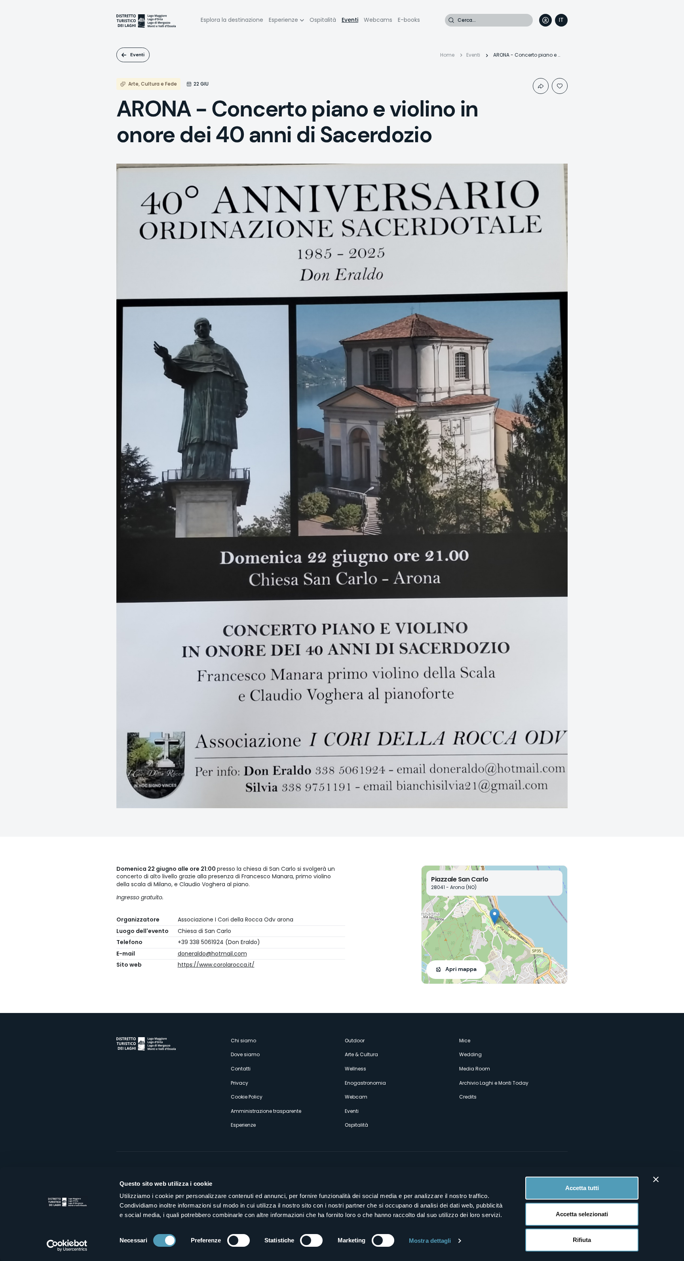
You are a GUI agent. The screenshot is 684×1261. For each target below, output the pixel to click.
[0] (560, 86)
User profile (545, 20)
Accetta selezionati (582, 1214)
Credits (468, 1096)
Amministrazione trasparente (266, 1111)
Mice (464, 1040)
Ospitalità (323, 20)
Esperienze (283, 20)
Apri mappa (461, 969)
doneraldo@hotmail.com (212, 954)
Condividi (541, 86)
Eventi (350, 20)
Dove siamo (245, 1054)
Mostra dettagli (430, 1240)
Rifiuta (582, 1239)
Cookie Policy (246, 1096)
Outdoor (355, 1040)
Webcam (356, 1096)
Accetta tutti (582, 1188)
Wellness (355, 1068)
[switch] (238, 1240)
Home (447, 55)
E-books (409, 20)
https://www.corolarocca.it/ (216, 965)
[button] (495, 916)
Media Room (474, 1068)
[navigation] (561, 20)
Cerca (451, 20)
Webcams (378, 20)
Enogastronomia (365, 1083)
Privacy (239, 1083)
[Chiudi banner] (656, 1179)
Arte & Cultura (361, 1054)
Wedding (470, 1054)
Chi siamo (243, 1040)
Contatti (241, 1068)
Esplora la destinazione (232, 20)
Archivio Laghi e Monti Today (493, 1083)
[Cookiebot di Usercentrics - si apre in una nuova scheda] (67, 1245)
